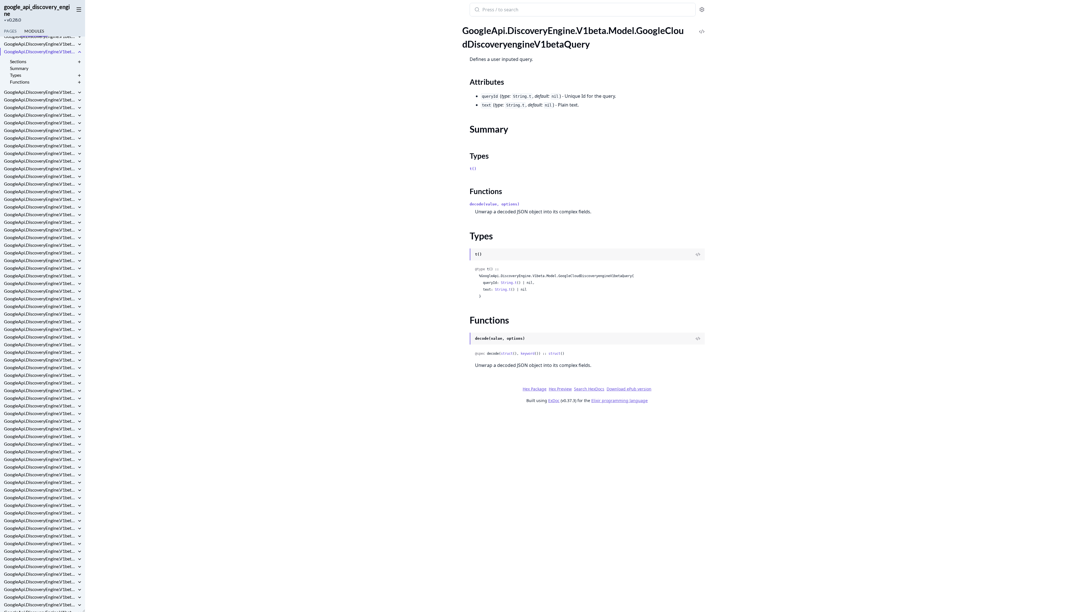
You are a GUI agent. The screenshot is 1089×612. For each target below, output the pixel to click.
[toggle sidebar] (77, 9)
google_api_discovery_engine (37, 10)
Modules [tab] (34, 31)
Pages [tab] (10, 31)
